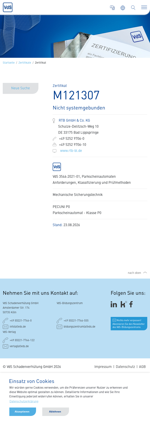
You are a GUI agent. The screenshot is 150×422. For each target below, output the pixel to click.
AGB (142, 367)
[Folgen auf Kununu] (124, 304)
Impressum (103, 367)
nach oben (134, 273)
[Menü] (144, 7)
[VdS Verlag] (112, 7)
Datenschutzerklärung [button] (24, 401)
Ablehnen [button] (55, 411)
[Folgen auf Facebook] (132, 304)
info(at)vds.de (18, 327)
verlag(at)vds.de (19, 346)
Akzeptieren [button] (22, 411)
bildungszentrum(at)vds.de (79, 327)
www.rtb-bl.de (71, 151)
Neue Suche (20, 88)
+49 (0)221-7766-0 (21, 320)
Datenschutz (125, 367)
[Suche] (133, 7)
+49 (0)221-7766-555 (76, 320)
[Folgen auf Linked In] (114, 304)
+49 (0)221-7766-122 (22, 340)
